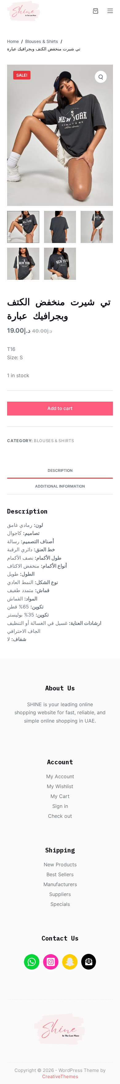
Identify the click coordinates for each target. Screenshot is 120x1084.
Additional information (60, 486)
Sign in (60, 806)
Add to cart (60, 408)
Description (60, 470)
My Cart (60, 796)
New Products (60, 864)
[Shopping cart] (95, 11)
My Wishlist (60, 786)
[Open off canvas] (110, 11)
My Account (60, 776)
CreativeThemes (60, 1076)
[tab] (60, 471)
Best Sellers (60, 874)
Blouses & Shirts (54, 440)
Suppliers (60, 894)
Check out (60, 816)
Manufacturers (60, 884)
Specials (60, 904)
